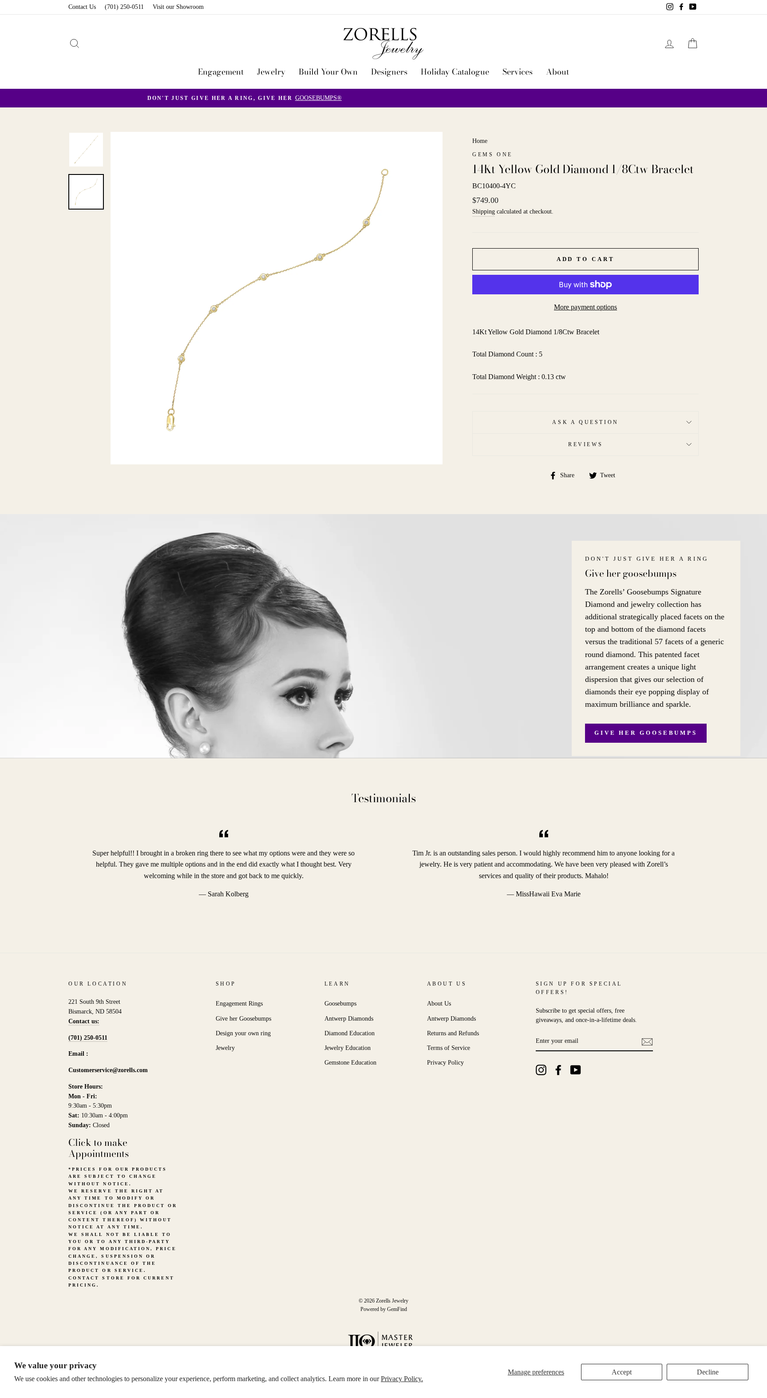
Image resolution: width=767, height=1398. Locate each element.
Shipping (483, 211)
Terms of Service (448, 1048)
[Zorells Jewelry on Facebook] (558, 1070)
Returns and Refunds (453, 1033)
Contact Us (82, 7)
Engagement (221, 72)
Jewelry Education (347, 1048)
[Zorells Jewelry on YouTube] (575, 1070)
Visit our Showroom (178, 7)
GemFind (397, 1309)
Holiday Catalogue (455, 72)
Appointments (98, 1153)
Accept (622, 1372)
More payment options (585, 307)
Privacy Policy (445, 1062)
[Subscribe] (647, 1041)
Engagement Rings (239, 1003)
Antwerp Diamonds (348, 1018)
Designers (389, 72)
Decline (708, 1372)
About (557, 72)
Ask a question (585, 422)
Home (479, 141)
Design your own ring (243, 1033)
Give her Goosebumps (645, 732)
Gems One (492, 154)
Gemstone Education (350, 1062)
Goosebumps (340, 1003)
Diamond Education (349, 1033)
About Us (439, 1003)
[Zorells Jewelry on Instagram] (541, 1070)
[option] (383, 98)
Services (517, 72)
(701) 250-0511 (124, 7)
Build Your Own (328, 72)
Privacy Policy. (402, 1378)
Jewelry (271, 72)
